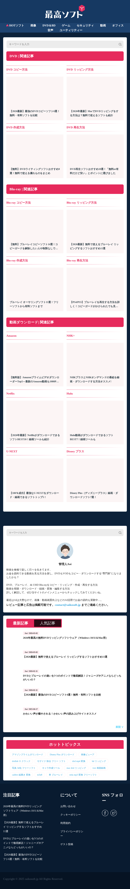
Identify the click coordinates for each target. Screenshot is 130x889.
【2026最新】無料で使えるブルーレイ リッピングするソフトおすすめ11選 (23, 827)
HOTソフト (16, 25)
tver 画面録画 (99, 768)
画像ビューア (87, 754)
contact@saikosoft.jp (68, 604)
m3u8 (39, 774)
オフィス (118, 25)
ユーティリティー (71, 30)
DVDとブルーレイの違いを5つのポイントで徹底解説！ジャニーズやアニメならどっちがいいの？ (23, 843)
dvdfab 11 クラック (21, 761)
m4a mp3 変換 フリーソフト (83, 774)
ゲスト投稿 (66, 844)
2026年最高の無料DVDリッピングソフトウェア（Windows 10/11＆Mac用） (23, 810)
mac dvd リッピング (76, 768)
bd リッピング (99, 761)
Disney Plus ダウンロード (62, 754)
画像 (33, 25)
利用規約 (65, 823)
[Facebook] (105, 812)
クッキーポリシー (70, 814)
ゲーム (66, 25)
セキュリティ (85, 25)
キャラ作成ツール (51, 768)
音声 (50, 30)
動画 (103, 25)
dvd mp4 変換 (78, 761)
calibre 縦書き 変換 (21, 774)
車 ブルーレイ (56, 774)
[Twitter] (113, 812)
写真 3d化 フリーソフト (24, 768)
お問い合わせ (68, 806)
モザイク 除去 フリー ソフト (51, 761)
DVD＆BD (48, 25)
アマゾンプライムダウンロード (27, 754)
